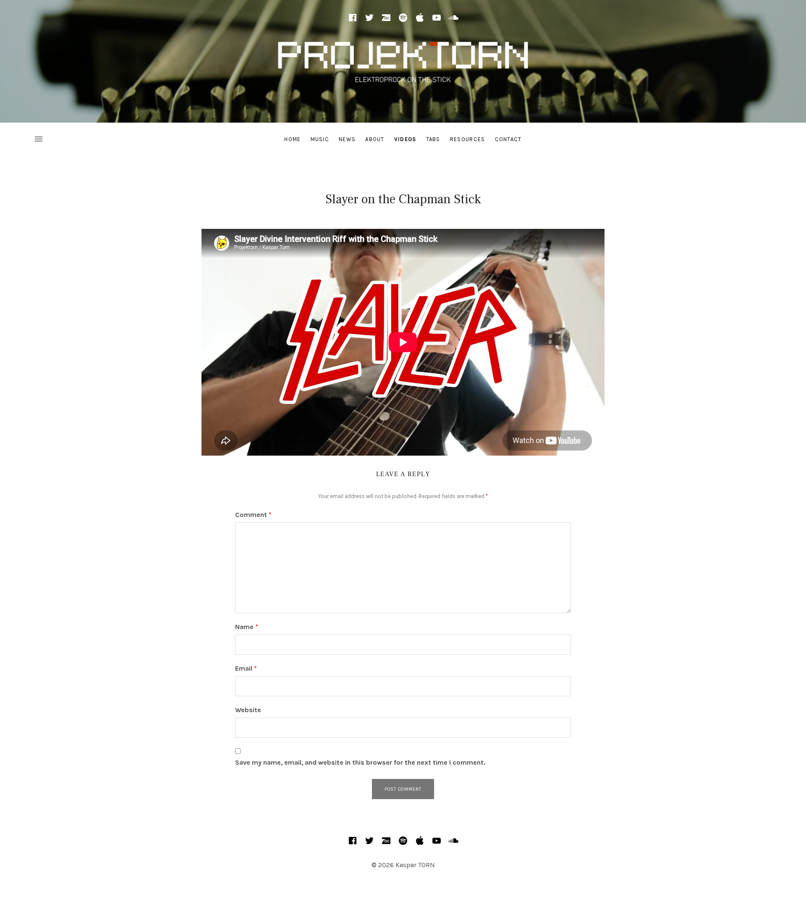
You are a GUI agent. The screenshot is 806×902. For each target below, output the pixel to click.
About (375, 139)
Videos (405, 139)
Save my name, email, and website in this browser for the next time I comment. (360, 762)
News (347, 139)
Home (292, 139)
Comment (253, 515)
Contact (508, 139)
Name (246, 627)
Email (246, 668)
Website (248, 710)
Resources (467, 139)
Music (320, 139)
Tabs (433, 139)
